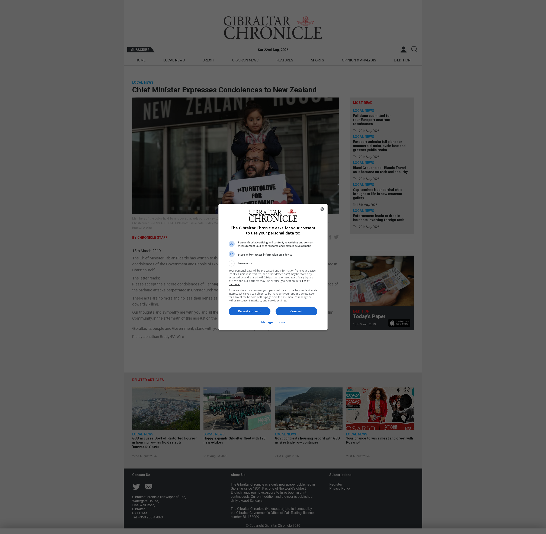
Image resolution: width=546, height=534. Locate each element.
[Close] (322, 209)
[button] (273, 263)
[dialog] (273, 267)
